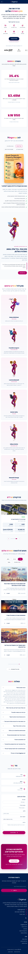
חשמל (9, 562)
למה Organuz (24, 924)
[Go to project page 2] (14, 538)
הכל (20, 559)
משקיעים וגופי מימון (9, 149)
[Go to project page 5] (11, 538)
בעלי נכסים (19, 146)
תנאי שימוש (24, 943)
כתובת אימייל (22, 805)
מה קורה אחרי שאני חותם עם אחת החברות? (16, 735)
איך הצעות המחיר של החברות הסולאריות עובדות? (14, 721)
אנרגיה (14, 559)
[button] (14, 79)
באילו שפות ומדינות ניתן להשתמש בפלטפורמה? (15, 744)
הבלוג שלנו (24, 939)
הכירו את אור (24, 926)
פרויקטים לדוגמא (23, 931)
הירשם (15, 890)
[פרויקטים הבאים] (8, 538)
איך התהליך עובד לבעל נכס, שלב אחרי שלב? (15, 708)
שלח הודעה (13, 832)
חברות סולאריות (10, 146)
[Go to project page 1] (16, 538)
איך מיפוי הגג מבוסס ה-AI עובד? (18, 712)
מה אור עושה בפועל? (20, 687)
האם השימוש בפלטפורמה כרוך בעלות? (17, 730)
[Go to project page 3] (13, 538)
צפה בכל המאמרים (15, 669)
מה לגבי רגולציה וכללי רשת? (19, 726)
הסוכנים (25, 929)
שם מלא (23, 799)
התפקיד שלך (22, 816)
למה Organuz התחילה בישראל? (18, 753)
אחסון (8, 559)
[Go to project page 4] (12, 538)
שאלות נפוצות (24, 933)
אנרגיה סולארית (17, 562)
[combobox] (14, 819)
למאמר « (8, 593)
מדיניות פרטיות (24, 941)
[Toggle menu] (2, 2)
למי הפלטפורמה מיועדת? (19, 739)
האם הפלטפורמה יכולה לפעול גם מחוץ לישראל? (15, 748)
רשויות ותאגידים (19, 149)
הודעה (24, 822)
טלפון (24, 811)
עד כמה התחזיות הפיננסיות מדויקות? (17, 717)
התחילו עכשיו (14, 38)
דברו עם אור (22, 273)
